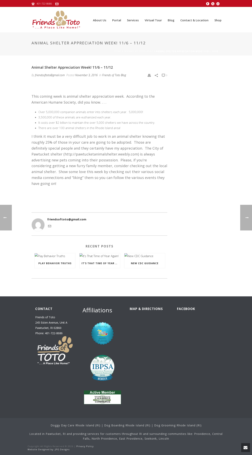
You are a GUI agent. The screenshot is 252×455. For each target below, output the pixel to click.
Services (133, 20)
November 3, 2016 (86, 75)
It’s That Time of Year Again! (101, 263)
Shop (217, 20)
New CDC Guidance (144, 263)
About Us (99, 20)
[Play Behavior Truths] (55, 256)
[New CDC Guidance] (144, 256)
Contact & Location (194, 20)
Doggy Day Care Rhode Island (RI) (75, 425)
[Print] (149, 75)
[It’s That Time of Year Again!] (100, 256)
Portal (116, 20)
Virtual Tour (153, 20)
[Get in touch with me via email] (49, 226)
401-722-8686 (44, 3)
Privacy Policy (85, 446)
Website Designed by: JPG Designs (48, 449)
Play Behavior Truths (54, 263)
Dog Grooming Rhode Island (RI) (178, 425)
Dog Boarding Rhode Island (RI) (127, 425)
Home (117, 51)
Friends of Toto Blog (138, 51)
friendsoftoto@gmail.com (50, 75)
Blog (171, 20)
